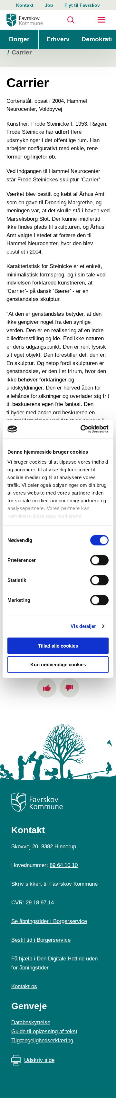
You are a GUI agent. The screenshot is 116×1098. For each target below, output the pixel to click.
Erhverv (58, 39)
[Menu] (101, 20)
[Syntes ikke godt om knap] (69, 688)
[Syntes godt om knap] (46, 688)
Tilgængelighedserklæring (42, 1040)
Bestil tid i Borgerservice (41, 940)
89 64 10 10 (64, 865)
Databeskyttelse (30, 1022)
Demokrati (97, 39)
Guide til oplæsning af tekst (44, 1031)
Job (49, 5)
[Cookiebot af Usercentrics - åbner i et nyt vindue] (82, 429)
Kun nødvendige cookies (58, 664)
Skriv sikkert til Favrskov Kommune (54, 884)
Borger (19, 39)
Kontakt (25, 5)
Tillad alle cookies (58, 645)
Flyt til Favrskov (82, 5)
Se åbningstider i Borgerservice (49, 921)
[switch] (99, 560)
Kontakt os (24, 986)
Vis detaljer (83, 626)
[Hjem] (25, 20)
